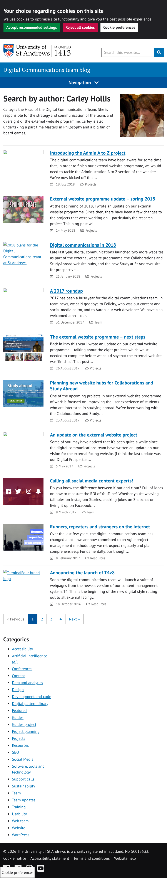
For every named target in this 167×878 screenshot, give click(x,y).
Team (98, 322)
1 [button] (33, 619)
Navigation (80, 82)
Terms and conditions (91, 858)
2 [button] (42, 619)
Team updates (23, 799)
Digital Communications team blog (46, 70)
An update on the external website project (93, 435)
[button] (15, 619)
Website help (125, 858)
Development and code (31, 696)
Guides (17, 717)
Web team (20, 820)
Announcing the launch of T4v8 (82, 573)
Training (19, 806)
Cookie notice (14, 858)
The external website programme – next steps (97, 337)
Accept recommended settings (31, 27)
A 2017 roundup (66, 291)
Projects (91, 184)
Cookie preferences (119, 27)
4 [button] (61, 619)
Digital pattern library (30, 703)
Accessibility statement (49, 858)
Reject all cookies (80, 27)
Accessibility (22, 648)
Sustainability (23, 786)
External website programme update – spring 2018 (102, 199)
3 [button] (51, 619)
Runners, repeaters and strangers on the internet (100, 527)
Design (18, 689)
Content (18, 675)
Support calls (23, 779)
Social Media (22, 759)
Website (18, 827)
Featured (19, 710)
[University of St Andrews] (38, 50)
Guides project (24, 724)
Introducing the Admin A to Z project (87, 153)
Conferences (22, 668)
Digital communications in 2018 (83, 245)
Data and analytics (27, 682)
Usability (19, 813)
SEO (15, 752)
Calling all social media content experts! (91, 481)
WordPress (20, 834)
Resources (97, 558)
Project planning (26, 731)
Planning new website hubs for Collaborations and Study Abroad (101, 386)
